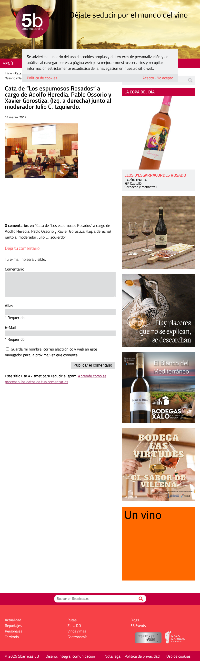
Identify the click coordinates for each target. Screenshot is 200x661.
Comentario (14, 269)
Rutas (72, 620)
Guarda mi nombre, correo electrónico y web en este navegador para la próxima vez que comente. (51, 352)
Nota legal (113, 656)
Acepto (148, 78)
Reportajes (13, 625)
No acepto (165, 78)
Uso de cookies (178, 656)
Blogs (134, 620)
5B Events (138, 625)
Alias (9, 306)
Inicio (8, 73)
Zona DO (74, 625)
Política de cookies (42, 78)
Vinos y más (77, 631)
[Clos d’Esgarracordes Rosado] (158, 133)
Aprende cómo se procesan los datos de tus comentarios (55, 379)
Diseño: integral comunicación (70, 656)
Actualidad (13, 620)
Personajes (13, 631)
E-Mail (10, 327)
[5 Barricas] (32, 22)
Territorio (12, 637)
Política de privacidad (142, 656)
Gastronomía (78, 637)
